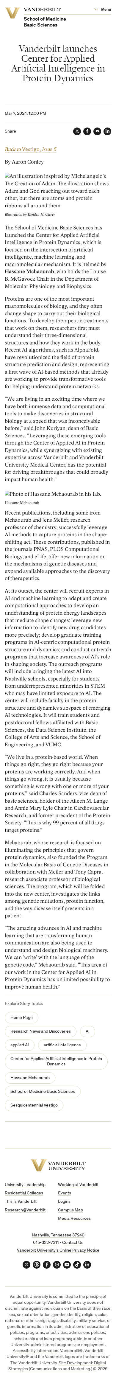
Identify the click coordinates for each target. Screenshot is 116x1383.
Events (64, 1193)
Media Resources (74, 1218)
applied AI (19, 1045)
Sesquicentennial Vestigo (34, 1105)
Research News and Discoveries (40, 1031)
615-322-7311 (46, 1243)
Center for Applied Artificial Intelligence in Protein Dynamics (56, 1062)
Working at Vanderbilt (78, 1185)
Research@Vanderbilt (25, 1210)
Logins (64, 1201)
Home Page (21, 1018)
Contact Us (72, 1243)
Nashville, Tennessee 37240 (58, 1235)
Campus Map (70, 1210)
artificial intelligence (62, 1045)
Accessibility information (35, 1351)
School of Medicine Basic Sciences (42, 1092)
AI (88, 1031)
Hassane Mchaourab (30, 1078)
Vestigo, (31, 149)
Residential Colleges (24, 1193)
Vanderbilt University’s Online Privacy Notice (58, 1250)
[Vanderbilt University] (58, 1165)
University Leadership (25, 1185)
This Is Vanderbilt (21, 1201)
